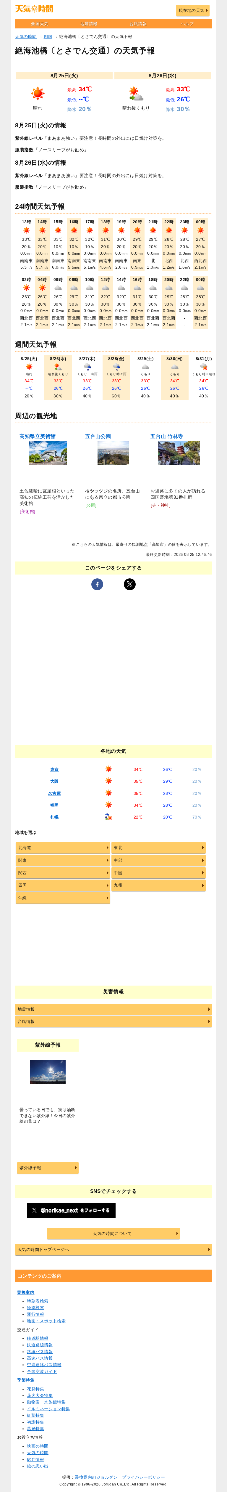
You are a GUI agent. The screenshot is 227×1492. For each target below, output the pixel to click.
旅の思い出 (37, 1466)
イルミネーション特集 (48, 1408)
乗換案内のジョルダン (96, 1477)
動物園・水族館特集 (46, 1402)
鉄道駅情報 (37, 1338)
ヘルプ (187, 23)
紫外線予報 (30, 1167)
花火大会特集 (40, 1395)
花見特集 (35, 1389)
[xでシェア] (130, 584)
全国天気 (39, 23)
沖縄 (22, 898)
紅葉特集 (35, 1415)
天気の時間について (112, 1233)
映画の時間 (37, 1446)
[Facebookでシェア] (97, 584)
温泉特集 (35, 1428)
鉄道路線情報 (40, 1344)
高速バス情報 (40, 1358)
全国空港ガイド (42, 1371)
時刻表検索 (37, 1301)
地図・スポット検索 (46, 1320)
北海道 (24, 847)
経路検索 (35, 1307)
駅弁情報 (35, 1459)
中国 (118, 872)
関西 (22, 872)
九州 (118, 885)
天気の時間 (26, 36)
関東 (22, 860)
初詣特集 (35, 1422)
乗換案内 (25, 1292)
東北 (118, 847)
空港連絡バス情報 (44, 1364)
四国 (48, 36)
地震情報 (89, 23)
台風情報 (138, 23)
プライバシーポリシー (143, 1477)
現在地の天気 (192, 10)
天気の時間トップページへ (43, 1249)
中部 (118, 860)
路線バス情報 (40, 1351)
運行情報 (35, 1314)
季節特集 (25, 1380)
